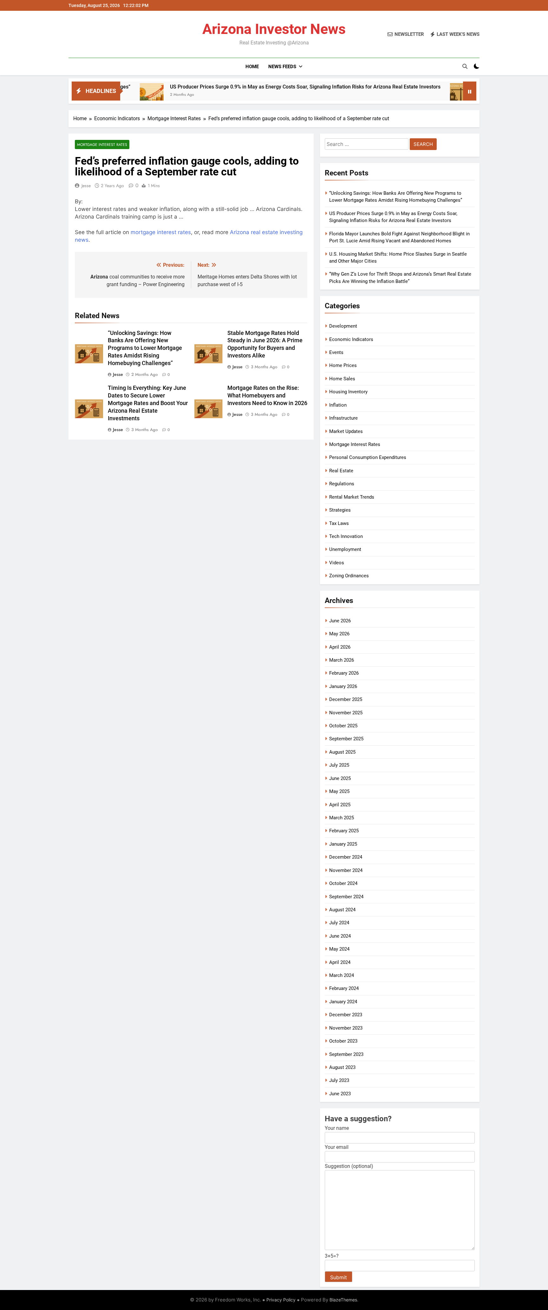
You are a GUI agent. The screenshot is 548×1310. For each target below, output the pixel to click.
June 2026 (340, 621)
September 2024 (346, 897)
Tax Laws (339, 523)
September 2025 (346, 739)
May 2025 (339, 791)
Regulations (341, 484)
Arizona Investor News (274, 29)
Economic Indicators (351, 339)
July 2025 (339, 765)
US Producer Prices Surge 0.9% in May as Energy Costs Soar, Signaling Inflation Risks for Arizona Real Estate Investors (257, 87)
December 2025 (345, 699)
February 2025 (344, 831)
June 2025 (340, 778)
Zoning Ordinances (349, 576)
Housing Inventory (348, 392)
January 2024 (343, 1002)
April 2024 (339, 962)
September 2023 (346, 1054)
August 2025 (342, 752)
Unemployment (345, 549)
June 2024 (340, 936)
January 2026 (343, 686)
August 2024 (342, 910)
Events (336, 352)
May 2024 (339, 949)
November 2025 (345, 713)
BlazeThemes (343, 1299)
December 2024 (345, 857)
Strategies (340, 510)
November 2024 (345, 870)
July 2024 (339, 923)
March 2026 (341, 660)
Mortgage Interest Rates (102, 144)
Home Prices (343, 365)
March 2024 (341, 975)
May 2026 (339, 634)
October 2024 (343, 883)
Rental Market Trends (351, 497)
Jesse (86, 185)
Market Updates (346, 431)
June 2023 (340, 1094)
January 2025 (343, 844)
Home (252, 66)
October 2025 (343, 726)
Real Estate (341, 471)
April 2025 (339, 805)
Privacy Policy (281, 1299)
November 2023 (345, 1028)
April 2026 (339, 647)
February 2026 (344, 673)
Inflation (338, 405)
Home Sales (342, 379)
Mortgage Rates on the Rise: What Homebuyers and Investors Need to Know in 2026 (267, 395)
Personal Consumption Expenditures (367, 457)
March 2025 (341, 818)
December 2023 (345, 1015)
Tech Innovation (346, 536)
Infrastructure (343, 418)
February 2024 (344, 988)
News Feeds (282, 66)
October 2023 (343, 1041)
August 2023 (342, 1067)
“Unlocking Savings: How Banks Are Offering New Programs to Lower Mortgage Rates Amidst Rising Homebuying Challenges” (145, 348)
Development (343, 326)
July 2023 (339, 1080)
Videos (336, 563)
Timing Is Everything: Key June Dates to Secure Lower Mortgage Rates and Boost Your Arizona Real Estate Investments (148, 403)
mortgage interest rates (161, 232)
